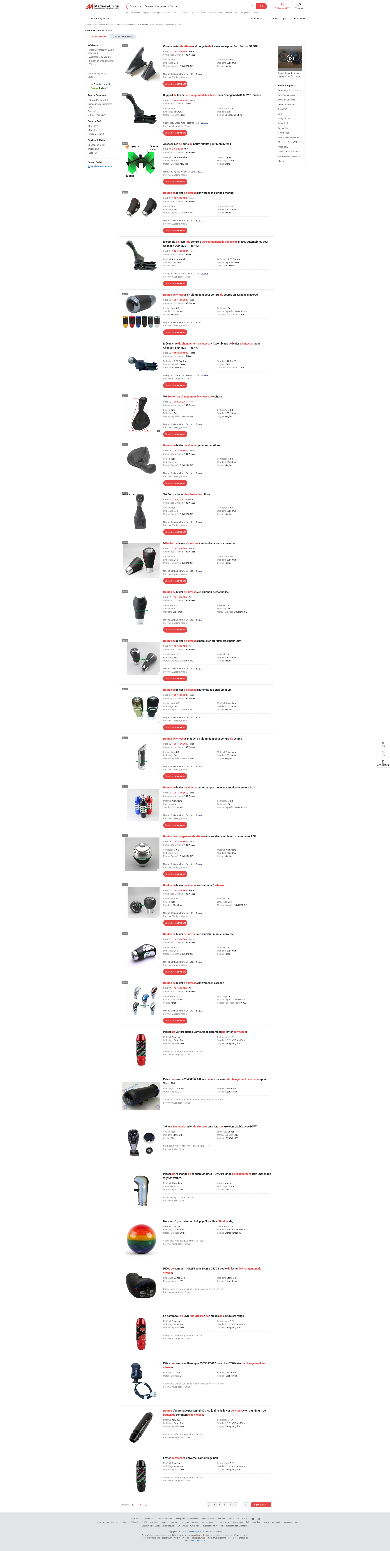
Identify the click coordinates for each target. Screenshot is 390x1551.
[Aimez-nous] (253, 1518)
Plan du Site (234, 1518)
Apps (284, 18)
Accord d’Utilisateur (164, 1518)
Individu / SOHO (97, 115)
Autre (92, 111)
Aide (272, 18)
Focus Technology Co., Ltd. (194, 1531)
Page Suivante (260, 1504)
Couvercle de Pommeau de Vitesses (294, 151)
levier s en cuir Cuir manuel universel (198, 934)
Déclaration (148, 1518)
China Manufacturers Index (189, 1526)
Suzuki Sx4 (283, 128)
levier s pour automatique (191, 445)
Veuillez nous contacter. (101, 166)
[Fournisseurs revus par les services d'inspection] (101, 84)
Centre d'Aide (135, 1518)
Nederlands (238, 1522)
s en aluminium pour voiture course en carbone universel (211, 294)
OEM (93, 126)
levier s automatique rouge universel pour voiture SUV (209, 787)
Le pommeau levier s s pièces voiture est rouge (203, 1315)
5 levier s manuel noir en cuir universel (199, 543)
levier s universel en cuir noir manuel (198, 192)
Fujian (92, 152)
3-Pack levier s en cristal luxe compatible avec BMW (210, 1126)
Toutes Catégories (97, 18)
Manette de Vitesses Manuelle (292, 156)
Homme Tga (283, 132)
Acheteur (255, 18)
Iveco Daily (283, 146)
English (114, 1522)
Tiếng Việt (276, 1522)
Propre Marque (96, 133)
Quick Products (168, 1526)
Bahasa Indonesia (291, 1522)
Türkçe (266, 1522)
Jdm (237, 12)
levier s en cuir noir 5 (193, 885)
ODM (93, 129)
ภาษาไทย (256, 1522)
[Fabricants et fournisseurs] (102, 6)
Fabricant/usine (98, 99)
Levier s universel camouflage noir (190, 1458)
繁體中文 (134, 1522)
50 (146, 1504)
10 (133, 1504)
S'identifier (300, 8)
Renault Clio (283, 123)
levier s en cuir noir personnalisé (196, 592)
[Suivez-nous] (259, 1518)
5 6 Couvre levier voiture (186, 494)
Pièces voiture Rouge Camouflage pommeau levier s (205, 1031)
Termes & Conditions (196, 1540)
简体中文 (124, 1522)
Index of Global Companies (237, 1526)
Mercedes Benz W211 (288, 142)
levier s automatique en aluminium (197, 689)
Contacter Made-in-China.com (213, 1518)
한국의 (219, 1522)
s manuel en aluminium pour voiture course (202, 738)
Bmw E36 (228, 12)
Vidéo (125, 45)
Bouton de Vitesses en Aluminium (293, 137)
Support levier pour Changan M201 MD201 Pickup (212, 95)
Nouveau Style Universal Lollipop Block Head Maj (198, 1221)
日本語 (144, 1522)
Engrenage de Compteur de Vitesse (157, 12)
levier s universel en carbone (193, 983)
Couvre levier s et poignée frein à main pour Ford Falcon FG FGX (210, 46)
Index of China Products (213, 1526)
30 (139, 1505)
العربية (227, 1522)
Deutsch (174, 1522)
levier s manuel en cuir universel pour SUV (202, 640)
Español (164, 1522)
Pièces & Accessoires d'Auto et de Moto (101, 51)
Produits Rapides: (133, 12)
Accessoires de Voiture (100, 56)
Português (185, 1522)
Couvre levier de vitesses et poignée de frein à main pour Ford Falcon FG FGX (290, 76)
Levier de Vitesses (181, 12)
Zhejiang (94, 148)
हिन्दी (247, 1522)
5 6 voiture (192, 396)
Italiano (195, 1522)
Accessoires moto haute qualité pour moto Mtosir (197, 144)
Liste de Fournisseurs (123, 36)
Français (154, 1522)
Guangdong (96, 144)
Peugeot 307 (246, 12)
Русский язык (207, 1522)
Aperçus (245, 1518)
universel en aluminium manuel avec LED (209, 836)
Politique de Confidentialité (187, 1518)
